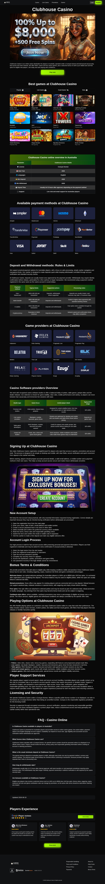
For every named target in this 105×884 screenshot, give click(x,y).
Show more (52, 845)
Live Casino (40, 90)
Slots (83, 90)
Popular (19, 90)
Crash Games (62, 90)
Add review (86, 816)
